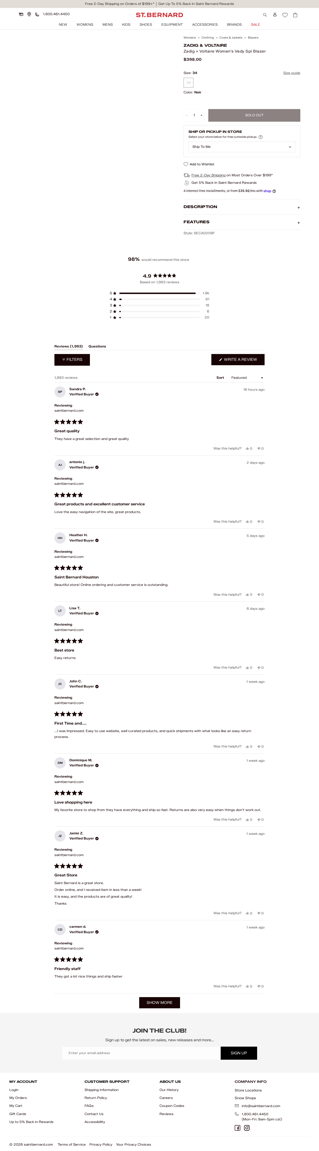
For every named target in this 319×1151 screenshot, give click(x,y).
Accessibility (95, 1122)
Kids (126, 25)
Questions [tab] (97, 347)
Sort (220, 378)
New (63, 25)
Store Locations (248, 1090)
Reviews (167, 1114)
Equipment (172, 25)
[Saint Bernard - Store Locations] (29, 14)
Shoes (146, 25)
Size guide (291, 73)
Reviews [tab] (68, 347)
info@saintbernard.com (261, 1106)
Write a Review (244, 361)
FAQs (89, 1106)
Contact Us (94, 1114)
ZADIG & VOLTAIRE (205, 45)
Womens (85, 25)
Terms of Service (72, 1145)
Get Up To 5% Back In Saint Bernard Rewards (196, 4)
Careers (166, 1098)
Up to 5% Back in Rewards (31, 1122)
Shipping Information (102, 1090)
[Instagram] (247, 1128)
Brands (234, 25)
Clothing (208, 37)
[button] (159, 293)
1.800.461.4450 (255, 1114)
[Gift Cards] (21, 14)
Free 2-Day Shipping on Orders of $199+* (119, 4)
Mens (108, 25)
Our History (169, 1090)
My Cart (15, 1106)
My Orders (18, 1098)
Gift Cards (17, 1114)
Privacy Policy (100, 1145)
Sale (255, 25)
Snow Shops (245, 1098)
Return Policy (96, 1098)
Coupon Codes (172, 1106)
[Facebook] (237, 1128)
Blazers (253, 37)
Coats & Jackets (231, 37)
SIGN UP (239, 1053)
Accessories (205, 25)
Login (13, 1090)
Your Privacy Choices (133, 1145)
